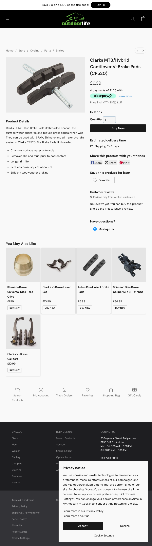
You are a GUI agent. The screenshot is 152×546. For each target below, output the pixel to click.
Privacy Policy (20, 506)
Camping (17, 463)
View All (16, 482)
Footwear (17, 476)
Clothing (16, 470)
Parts (47, 50)
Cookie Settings (20, 538)
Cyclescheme (63, 457)
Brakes (60, 50)
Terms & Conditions (23, 500)
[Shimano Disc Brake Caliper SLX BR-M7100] (129, 265)
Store (21, 50)
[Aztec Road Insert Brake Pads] (94, 265)
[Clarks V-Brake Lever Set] (58, 265)
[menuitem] (137, 50)
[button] (100, 5)
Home (9, 50)
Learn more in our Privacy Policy (83, 511)
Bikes (15, 438)
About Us (17, 525)
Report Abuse (19, 531)
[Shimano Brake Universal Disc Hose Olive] (23, 265)
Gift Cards (134, 395)
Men (14, 444)
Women (16, 450)
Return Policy (19, 519)
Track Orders (64, 395)
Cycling (34, 50)
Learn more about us (76, 516)
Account (61, 444)
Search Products (17, 398)
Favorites (87, 395)
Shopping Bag (111, 395)
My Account (41, 395)
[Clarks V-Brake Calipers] (23, 332)
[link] (104, 534)
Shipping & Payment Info (26, 512)
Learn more (125, 96)
